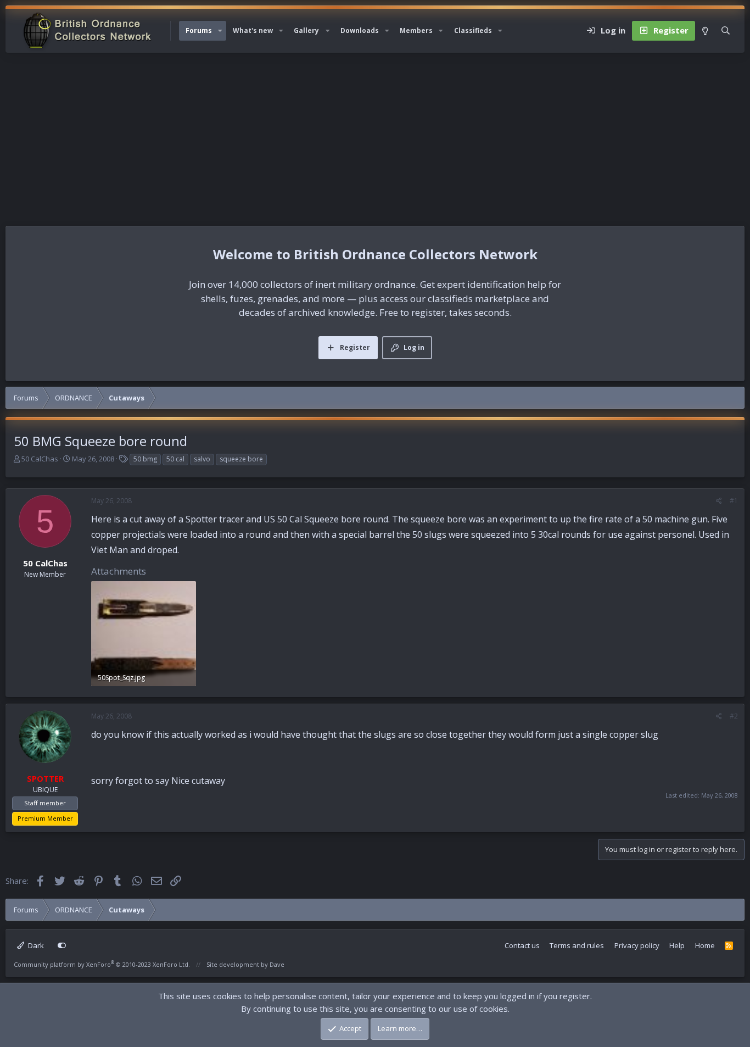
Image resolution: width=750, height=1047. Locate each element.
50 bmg (145, 459)
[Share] (719, 501)
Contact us (522, 945)
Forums (199, 30)
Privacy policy (636, 945)
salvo (202, 459)
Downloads (359, 30)
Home (705, 945)
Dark (35, 945)
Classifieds (473, 30)
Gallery (306, 30)
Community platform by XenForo (102, 964)
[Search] (725, 31)
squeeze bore (241, 459)
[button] (220, 31)
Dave (277, 964)
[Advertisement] (375, 135)
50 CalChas (39, 459)
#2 (734, 716)
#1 (734, 500)
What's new (253, 30)
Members (416, 30)
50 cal (175, 459)
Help (677, 945)
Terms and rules (577, 945)
